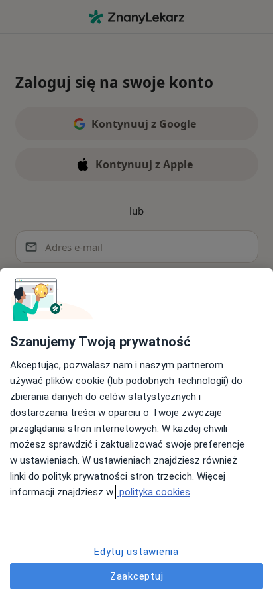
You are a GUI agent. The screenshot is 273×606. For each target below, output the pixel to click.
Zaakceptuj (137, 576)
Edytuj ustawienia (136, 552)
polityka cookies (153, 492)
